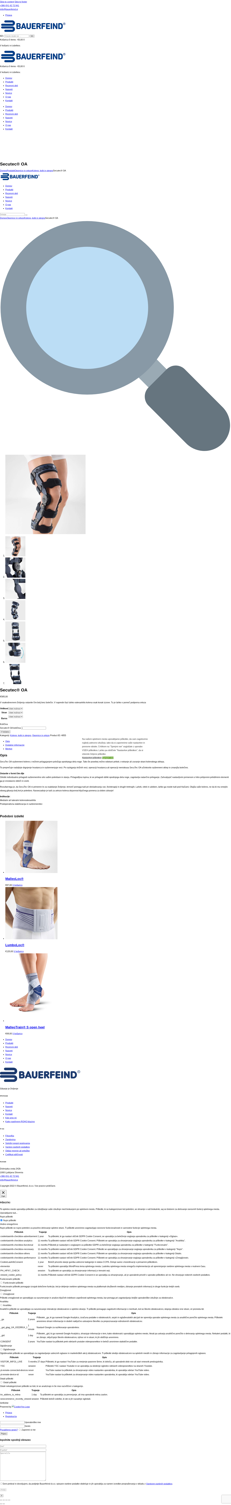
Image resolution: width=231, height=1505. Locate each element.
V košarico (5, 732)
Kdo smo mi (11, 1118)
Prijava (8, 1413)
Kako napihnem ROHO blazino (20, 1121)
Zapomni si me (28, 1430)
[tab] (118, 1413)
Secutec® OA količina (10, 728)
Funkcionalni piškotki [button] (10, 1279)
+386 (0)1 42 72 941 (9, 1176)
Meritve (8, 749)
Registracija (11, 1416)
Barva (4, 718)
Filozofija (9, 1136)
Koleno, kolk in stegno (42, 171)
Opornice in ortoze (23, 171)
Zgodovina (10, 1139)
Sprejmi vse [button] (107, 758)
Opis (7, 741)
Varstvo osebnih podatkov (17, 1147)
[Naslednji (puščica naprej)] (4, 1503)
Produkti (11, 171)
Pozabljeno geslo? (9, 1430)
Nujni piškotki (9, 1220)
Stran (4, 712)
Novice (8, 1110)
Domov (3, 171)
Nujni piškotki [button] (6, 1217)
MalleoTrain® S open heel (25, 1027)
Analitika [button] (4, 1301)
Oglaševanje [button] (6, 1346)
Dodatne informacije (14, 745)
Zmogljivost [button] (5, 1290)
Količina (4, 724)
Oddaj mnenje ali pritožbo (17, 1151)
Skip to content (7, 2)
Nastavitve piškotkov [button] (92, 758)
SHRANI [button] (4, 1403)
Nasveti (9, 1106)
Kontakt (9, 1114)
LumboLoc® (14, 945)
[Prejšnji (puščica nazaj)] (1, 1503)
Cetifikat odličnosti (14, 1154)
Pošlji (3, 1490)
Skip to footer (21, 2)
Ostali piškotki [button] (6, 1379)
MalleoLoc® (14, 879)
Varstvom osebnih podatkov (159, 1484)
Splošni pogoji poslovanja (17, 1143)
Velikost (4, 708)
